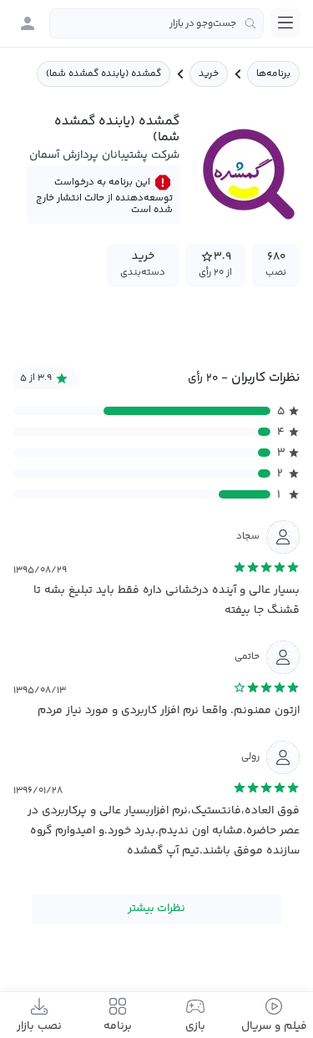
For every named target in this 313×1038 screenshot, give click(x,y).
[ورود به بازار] (28, 23)
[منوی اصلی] (285, 23)
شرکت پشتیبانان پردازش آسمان (104, 155)
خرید (209, 74)
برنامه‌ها (273, 74)
